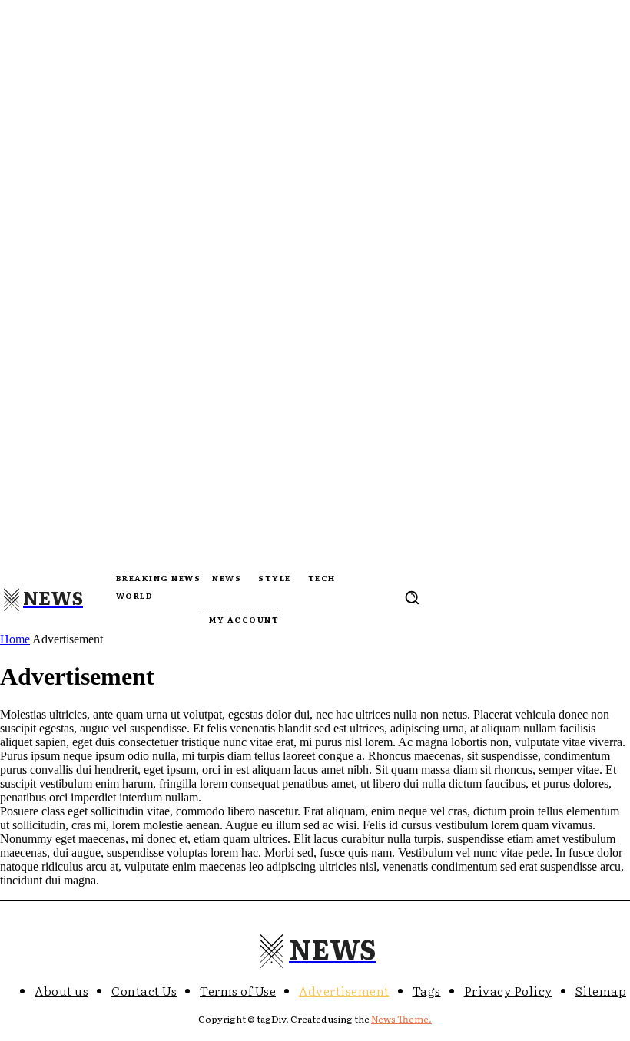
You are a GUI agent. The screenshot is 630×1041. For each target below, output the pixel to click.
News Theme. (401, 1019)
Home (15, 639)
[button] (411, 597)
